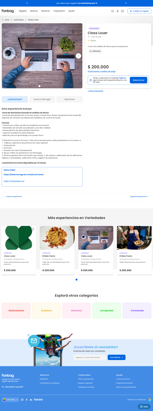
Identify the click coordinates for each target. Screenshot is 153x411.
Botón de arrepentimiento (126, 387)
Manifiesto (44, 379)
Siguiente (138, 196)
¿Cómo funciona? (95, 91)
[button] (27, 3)
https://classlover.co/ (14, 181)
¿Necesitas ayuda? (14, 387)
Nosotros (45, 11)
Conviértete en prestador (50, 383)
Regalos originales (85, 383)
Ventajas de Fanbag (86, 387)
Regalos (23, 11)
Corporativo (59, 11)
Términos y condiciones (136, 399)
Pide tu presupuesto (86, 379)
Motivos (34, 11)
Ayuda (71, 11)
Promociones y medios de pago (102, 71)
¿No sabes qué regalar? (76, 3)
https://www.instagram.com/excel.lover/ (24, 174)
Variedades (19, 20)
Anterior (14, 196)
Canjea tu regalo (141, 11)
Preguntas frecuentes (124, 383)
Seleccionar (138, 80)
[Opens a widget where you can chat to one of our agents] (144, 407)
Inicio (7, 20)
